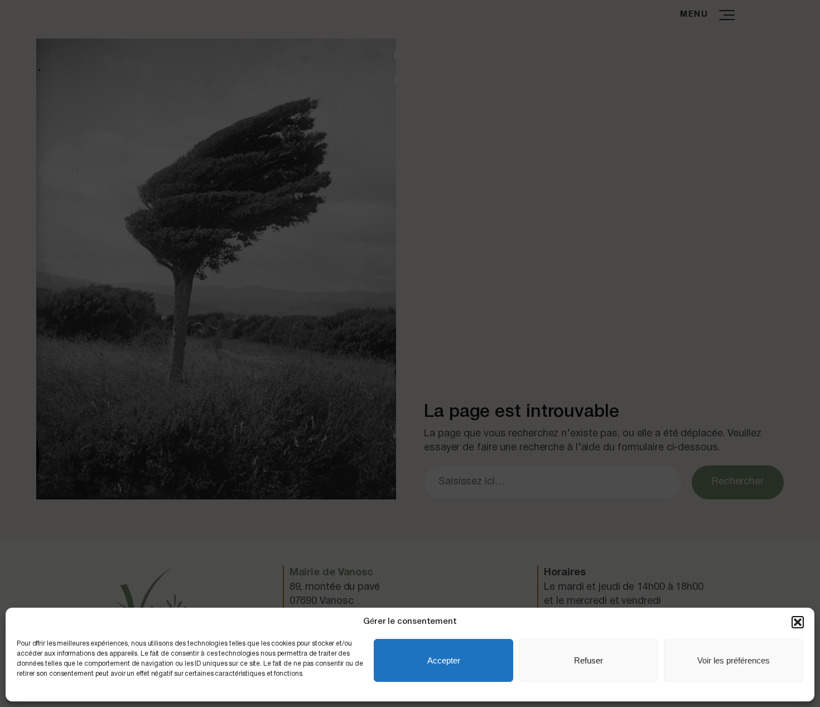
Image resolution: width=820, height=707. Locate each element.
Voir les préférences (733, 660)
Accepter (443, 660)
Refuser (588, 660)
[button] (797, 622)
